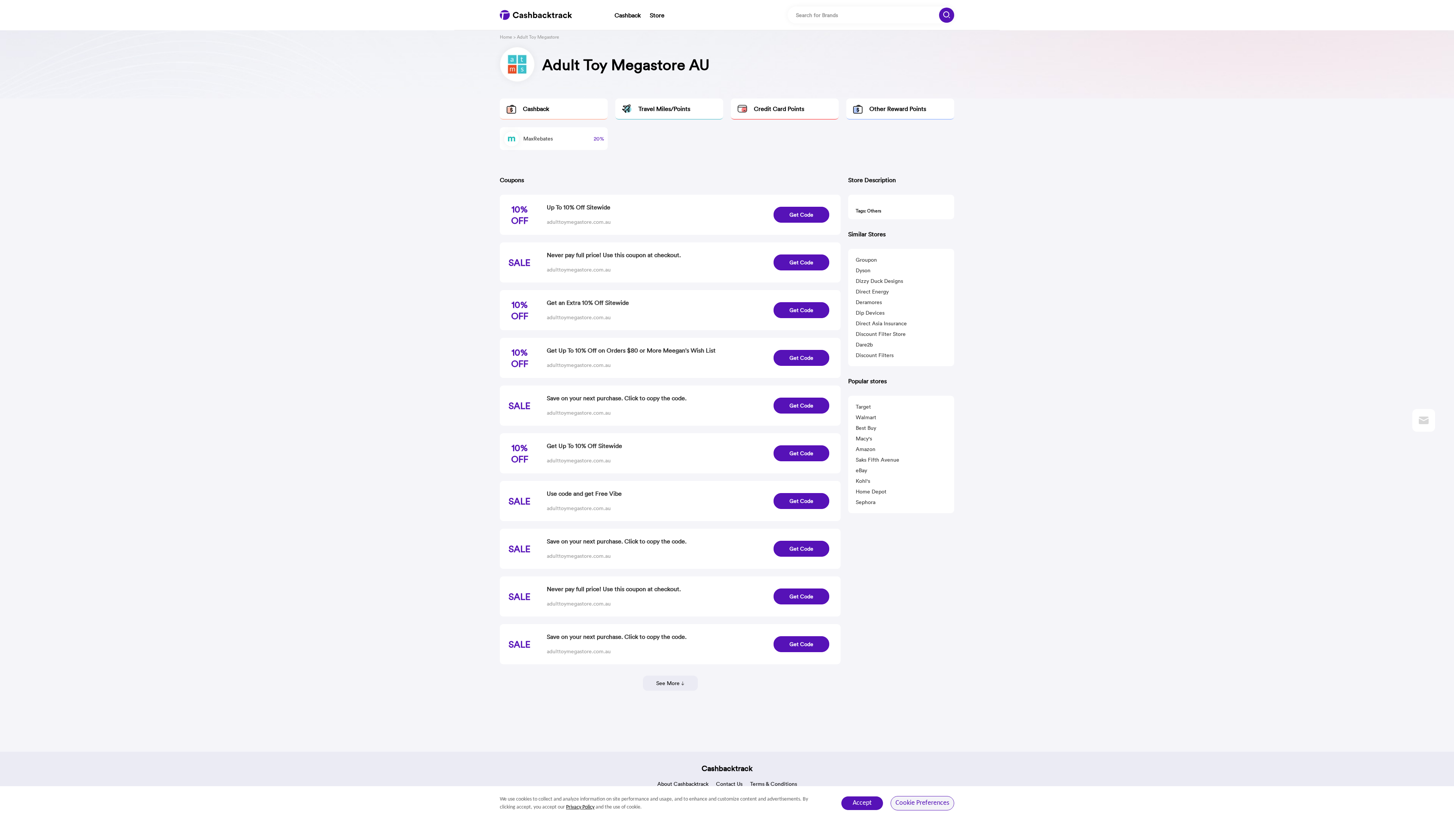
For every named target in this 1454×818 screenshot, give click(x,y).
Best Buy (866, 428)
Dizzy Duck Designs (879, 281)
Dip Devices (870, 312)
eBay (861, 470)
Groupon (866, 259)
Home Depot (871, 491)
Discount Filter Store (881, 334)
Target (863, 406)
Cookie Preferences (922, 803)
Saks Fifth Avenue (877, 459)
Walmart (866, 417)
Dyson (863, 270)
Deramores (869, 302)
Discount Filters (875, 355)
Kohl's (863, 481)
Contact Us (729, 784)
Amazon (865, 449)
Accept (862, 803)
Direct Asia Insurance (881, 323)
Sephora (865, 502)
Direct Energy (872, 291)
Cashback (628, 15)
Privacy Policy (580, 807)
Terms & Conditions (773, 784)
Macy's (864, 438)
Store (657, 15)
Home (506, 37)
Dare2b (864, 344)
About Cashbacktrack (682, 784)
